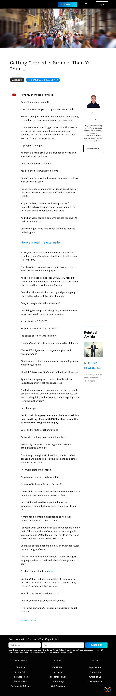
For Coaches (58, 672)
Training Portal (95, 681)
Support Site (95, 667)
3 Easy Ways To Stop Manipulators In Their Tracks (93, 378)
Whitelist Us (95, 677)
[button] (86, 4)
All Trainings (58, 681)
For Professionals (58, 677)
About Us (21, 667)
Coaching (60, 686)
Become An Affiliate (21, 686)
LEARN (58, 661)
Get (53, 686)
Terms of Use (21, 681)
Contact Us (95, 672)
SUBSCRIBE (96, 645)
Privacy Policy (21, 672)
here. (51, 571)
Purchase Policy (21, 677)
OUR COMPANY (21, 661)
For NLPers (58, 667)
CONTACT (95, 661)
